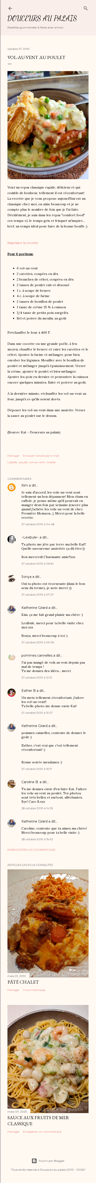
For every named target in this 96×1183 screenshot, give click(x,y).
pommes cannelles (36, 655)
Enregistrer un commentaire (31, 849)
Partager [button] (13, 455)
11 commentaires (34, 990)
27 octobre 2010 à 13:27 (37, 712)
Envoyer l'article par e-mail (41, 455)
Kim (24, 485)
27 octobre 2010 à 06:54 (37, 563)
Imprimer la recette (22, 243)
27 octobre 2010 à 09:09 (37, 642)
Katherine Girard (34, 608)
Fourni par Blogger (52, 1160)
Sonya (26, 577)
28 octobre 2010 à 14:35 (37, 808)
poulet (23, 462)
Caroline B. (30, 782)
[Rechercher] (86, 7)
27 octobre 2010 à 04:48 (38, 524)
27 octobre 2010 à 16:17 (36, 769)
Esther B (28, 691)
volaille (50, 462)
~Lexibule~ (30, 537)
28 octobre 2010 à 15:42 (37, 839)
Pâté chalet (23, 982)
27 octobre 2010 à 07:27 (37, 594)
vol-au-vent (37, 462)
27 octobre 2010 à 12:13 (36, 677)
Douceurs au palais (42, 18)
